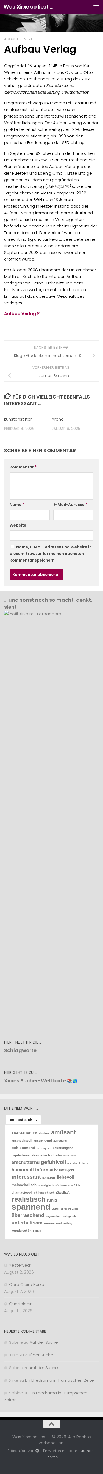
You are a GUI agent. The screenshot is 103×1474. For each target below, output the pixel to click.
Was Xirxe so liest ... (28, 6)
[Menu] (96, 7)
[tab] (23, 1119)
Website (18, 525)
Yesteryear (20, 1265)
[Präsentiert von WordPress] (37, 1451)
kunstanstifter (18, 419)
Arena (58, 419)
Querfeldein (21, 1304)
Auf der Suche (44, 1342)
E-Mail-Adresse (70, 504)
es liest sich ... (23, 1119)
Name (17, 504)
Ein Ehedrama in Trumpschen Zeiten (60, 1380)
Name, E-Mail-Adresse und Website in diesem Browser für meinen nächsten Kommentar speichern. (51, 553)
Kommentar (23, 467)
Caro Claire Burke (26, 1284)
